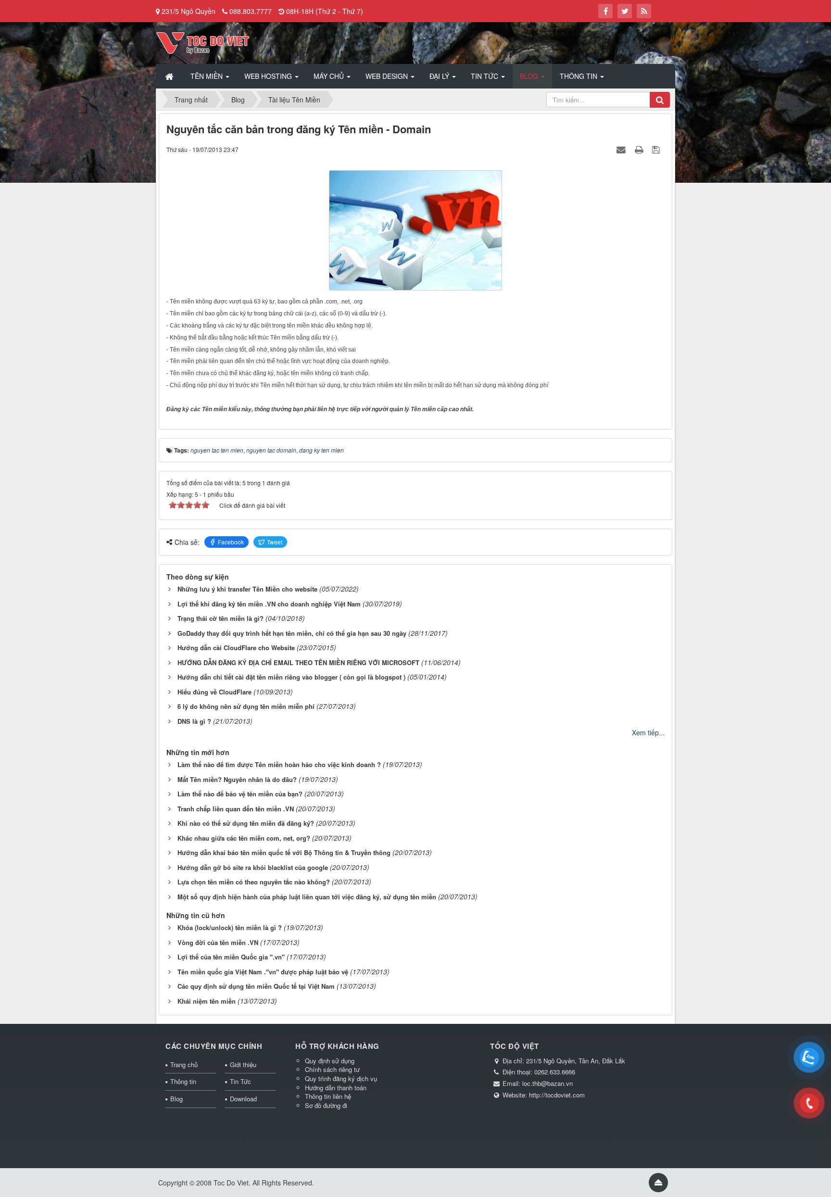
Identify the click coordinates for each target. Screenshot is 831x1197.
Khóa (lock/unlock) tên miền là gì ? (229, 927)
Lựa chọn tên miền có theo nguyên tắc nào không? (253, 881)
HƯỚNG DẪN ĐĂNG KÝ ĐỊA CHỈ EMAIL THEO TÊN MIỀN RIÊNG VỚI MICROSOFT (298, 662)
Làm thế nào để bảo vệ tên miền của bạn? (239, 793)
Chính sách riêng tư (332, 1069)
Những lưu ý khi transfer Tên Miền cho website (247, 588)
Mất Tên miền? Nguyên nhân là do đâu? (237, 779)
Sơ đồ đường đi (326, 1105)
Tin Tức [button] (485, 76)
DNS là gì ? (194, 721)
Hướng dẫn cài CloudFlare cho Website (236, 647)
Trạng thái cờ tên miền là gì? (220, 618)
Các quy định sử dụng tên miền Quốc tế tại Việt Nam (256, 986)
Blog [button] (530, 76)
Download (243, 1098)
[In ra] (640, 149)
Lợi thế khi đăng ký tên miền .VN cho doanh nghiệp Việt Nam (269, 603)
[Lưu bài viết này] (657, 149)
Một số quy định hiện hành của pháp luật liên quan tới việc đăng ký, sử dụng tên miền (306, 896)
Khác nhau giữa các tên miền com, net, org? (243, 838)
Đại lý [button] (440, 76)
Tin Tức (240, 1081)
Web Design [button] (387, 76)
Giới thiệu (243, 1064)
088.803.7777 (250, 11)
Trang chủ (184, 1064)
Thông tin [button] (579, 76)
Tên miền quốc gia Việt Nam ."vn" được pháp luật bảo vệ (262, 971)
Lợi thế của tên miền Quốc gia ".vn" (231, 956)
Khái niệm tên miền (206, 1001)
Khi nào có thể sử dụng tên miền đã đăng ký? (245, 823)
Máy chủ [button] (330, 76)
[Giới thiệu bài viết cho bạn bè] (622, 149)
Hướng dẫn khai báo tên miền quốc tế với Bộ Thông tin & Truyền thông (283, 852)
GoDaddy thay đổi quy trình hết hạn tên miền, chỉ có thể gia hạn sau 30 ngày (291, 633)
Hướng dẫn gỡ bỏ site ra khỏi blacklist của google (252, 867)
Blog (176, 1098)
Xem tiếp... (648, 732)
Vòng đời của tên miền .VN (217, 942)
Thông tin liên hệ (328, 1096)
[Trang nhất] (170, 76)
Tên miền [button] (207, 76)
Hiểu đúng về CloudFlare (214, 691)
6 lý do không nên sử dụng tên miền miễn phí (246, 706)
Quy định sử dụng (329, 1060)
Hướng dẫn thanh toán (335, 1087)
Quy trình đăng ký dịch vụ (341, 1078)
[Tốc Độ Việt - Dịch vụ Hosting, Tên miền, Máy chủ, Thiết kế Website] (203, 42)
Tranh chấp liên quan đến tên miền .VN (235, 808)
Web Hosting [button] (269, 76)
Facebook (231, 542)
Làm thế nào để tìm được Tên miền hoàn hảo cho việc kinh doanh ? (279, 764)
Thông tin (183, 1081)
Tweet (274, 542)
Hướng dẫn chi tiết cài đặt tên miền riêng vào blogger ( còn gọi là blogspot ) (291, 676)
